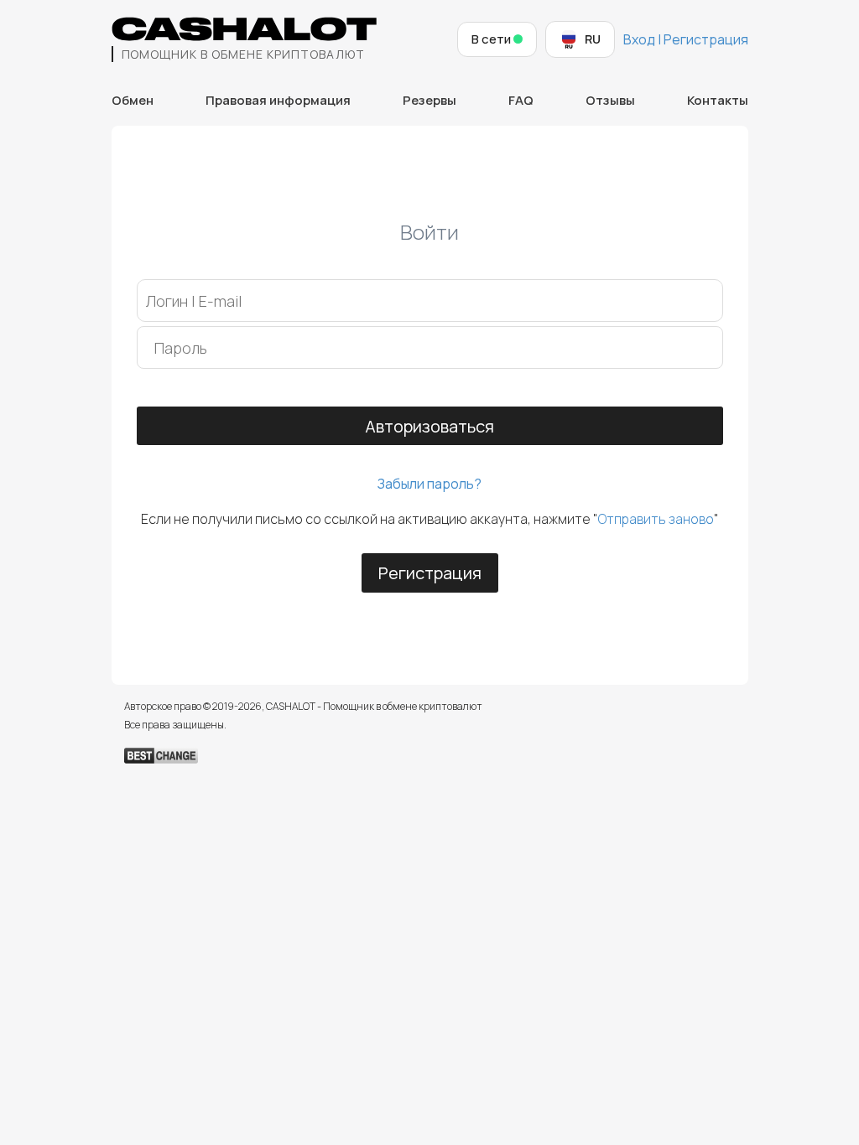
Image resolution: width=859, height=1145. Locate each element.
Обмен (133, 100)
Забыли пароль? (429, 483)
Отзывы (610, 100)
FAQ (521, 100)
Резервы (429, 100)
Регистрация (430, 573)
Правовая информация (278, 100)
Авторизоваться (429, 426)
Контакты (717, 100)
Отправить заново (656, 519)
